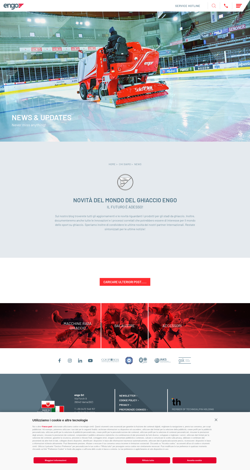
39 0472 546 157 (86, 408)
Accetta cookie (194, 460)
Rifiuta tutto (148, 460)
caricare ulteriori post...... (125, 282)
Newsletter (127, 395)
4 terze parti (47, 426)
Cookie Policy (128, 400)
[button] (216, 419)
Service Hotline (187, 6)
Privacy (124, 404)
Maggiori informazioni (55, 460)
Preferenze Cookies (132, 409)
